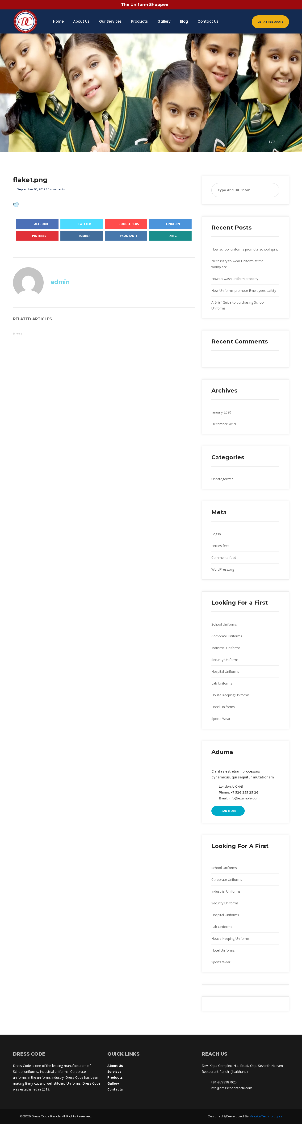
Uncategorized (222, 479)
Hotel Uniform (223, 707)
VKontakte (129, 236)
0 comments (56, 189)
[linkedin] (283, 4)
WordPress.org (222, 569)
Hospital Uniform (225, 671)
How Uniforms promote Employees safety (243, 290)
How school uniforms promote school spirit (244, 249)
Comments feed (223, 557)
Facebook (40, 224)
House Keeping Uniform (230, 695)
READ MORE (228, 811)
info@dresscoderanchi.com (231, 1088)
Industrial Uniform (225, 648)
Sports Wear (220, 718)
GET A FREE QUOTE (270, 21)
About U (115, 1065)
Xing (173, 236)
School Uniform (224, 624)
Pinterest (40, 236)
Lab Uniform (221, 683)
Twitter (84, 224)
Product (115, 1077)
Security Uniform (225, 659)
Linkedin (173, 224)
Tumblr (84, 236)
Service (114, 1071)
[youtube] (272, 4)
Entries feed (220, 545)
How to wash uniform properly (234, 278)
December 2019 (223, 424)
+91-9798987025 (224, 1082)
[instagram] (262, 4)
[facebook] (240, 4)
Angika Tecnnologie (266, 1116)
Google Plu (128, 224)
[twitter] (251, 4)
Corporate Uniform (226, 636)
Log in (216, 534)
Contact (115, 1089)
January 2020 (221, 412)
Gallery (113, 1083)
